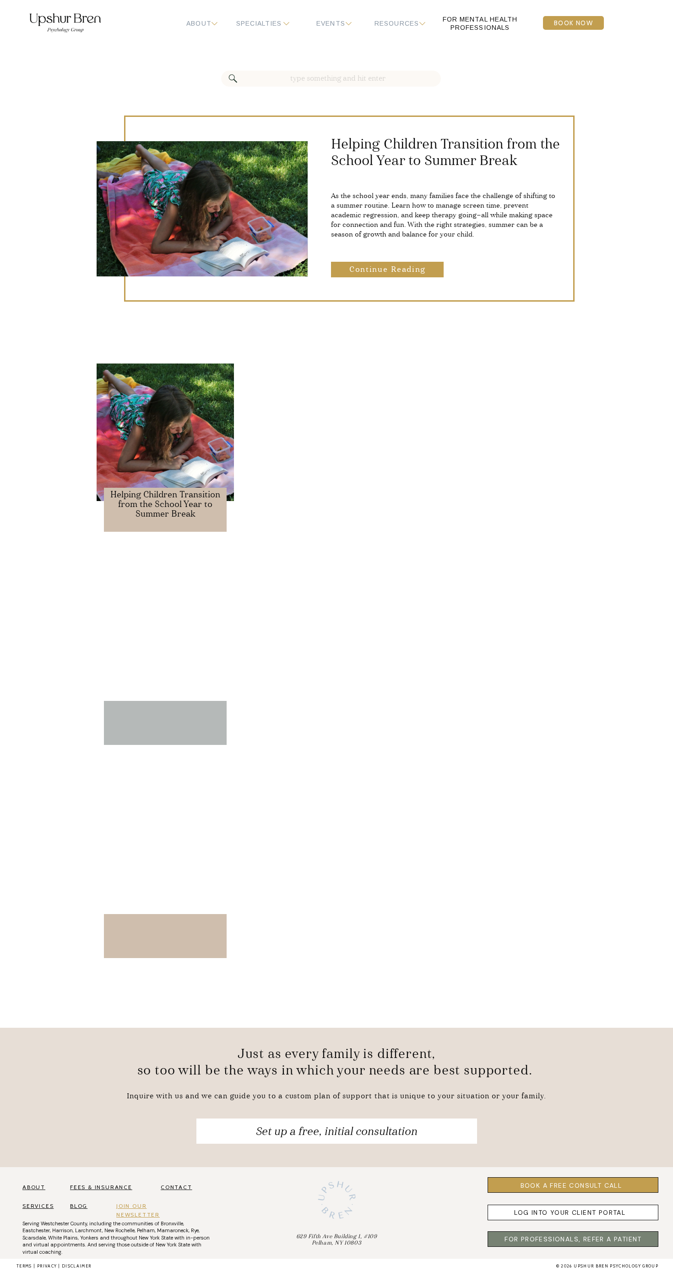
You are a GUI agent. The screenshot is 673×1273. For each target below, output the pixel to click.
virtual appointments (59, 1244)
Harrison (62, 1230)
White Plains (63, 1237)
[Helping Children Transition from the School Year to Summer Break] (202, 208)
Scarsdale (34, 1237)
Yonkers (89, 1237)
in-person (198, 1237)
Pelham (146, 1230)
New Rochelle (119, 1230)
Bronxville (172, 1223)
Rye (195, 1230)
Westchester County (64, 1223)
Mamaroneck (173, 1230)
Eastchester (36, 1230)
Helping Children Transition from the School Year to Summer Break (165, 504)
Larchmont (88, 1230)
